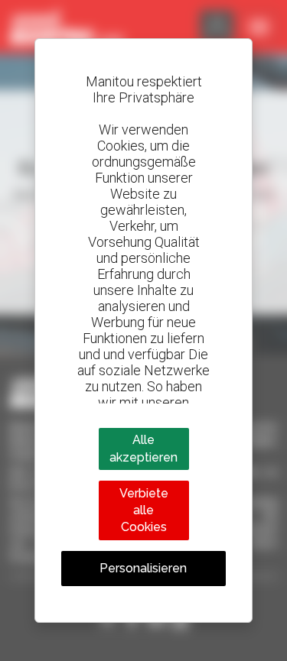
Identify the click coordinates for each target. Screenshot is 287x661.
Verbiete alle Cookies (143, 510)
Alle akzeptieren (143, 448)
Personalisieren (143, 568)
